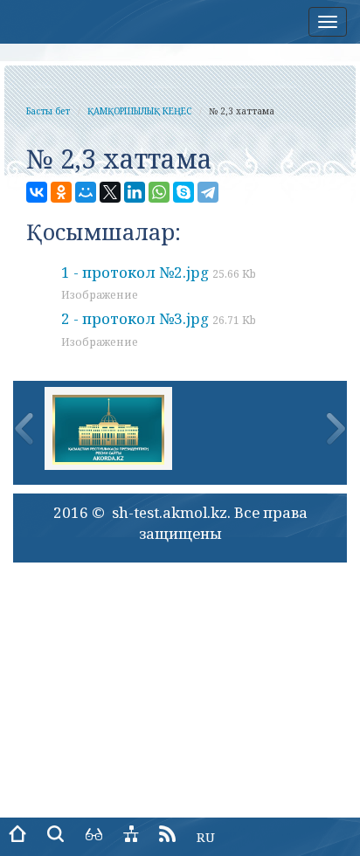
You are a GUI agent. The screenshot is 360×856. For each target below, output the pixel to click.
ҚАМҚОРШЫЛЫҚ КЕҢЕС (139, 111)
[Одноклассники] (61, 192)
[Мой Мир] (85, 192)
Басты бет (48, 111)
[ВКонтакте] (36, 192)
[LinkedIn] (134, 192)
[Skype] (183, 192)
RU (206, 837)
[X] (110, 192)
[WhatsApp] (159, 192)
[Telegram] (207, 192)
